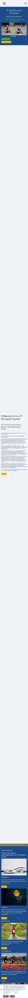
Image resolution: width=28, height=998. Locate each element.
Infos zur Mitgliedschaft (6, 38)
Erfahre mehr (4, 473)
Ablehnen (12, 996)
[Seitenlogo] (4, 3)
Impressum (16, 991)
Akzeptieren (6, 996)
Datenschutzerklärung (7, 991)
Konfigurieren (5, 993)
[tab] (11, 36)
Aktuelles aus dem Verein (6, 41)
